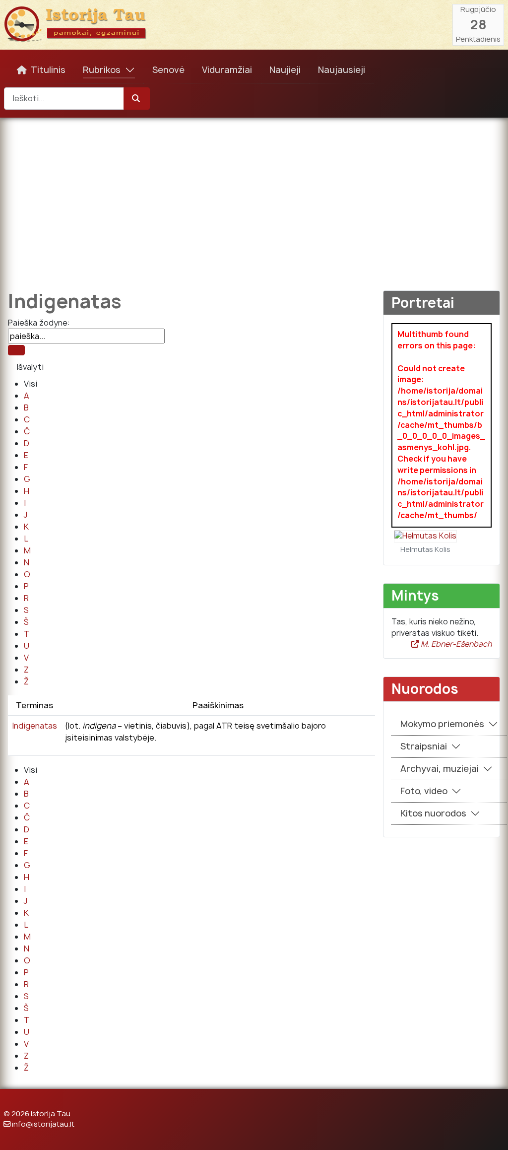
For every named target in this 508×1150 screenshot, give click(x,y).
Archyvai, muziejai (439, 768)
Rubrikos (102, 70)
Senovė (168, 70)
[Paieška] (16, 350)
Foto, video (423, 791)
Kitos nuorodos (433, 813)
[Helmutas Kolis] (425, 536)
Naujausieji (341, 70)
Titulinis (48, 70)
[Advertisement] (254, 197)
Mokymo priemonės (442, 724)
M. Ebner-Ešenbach (455, 644)
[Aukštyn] (490, 1131)
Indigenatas (34, 725)
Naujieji (285, 70)
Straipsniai (423, 746)
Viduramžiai (227, 70)
